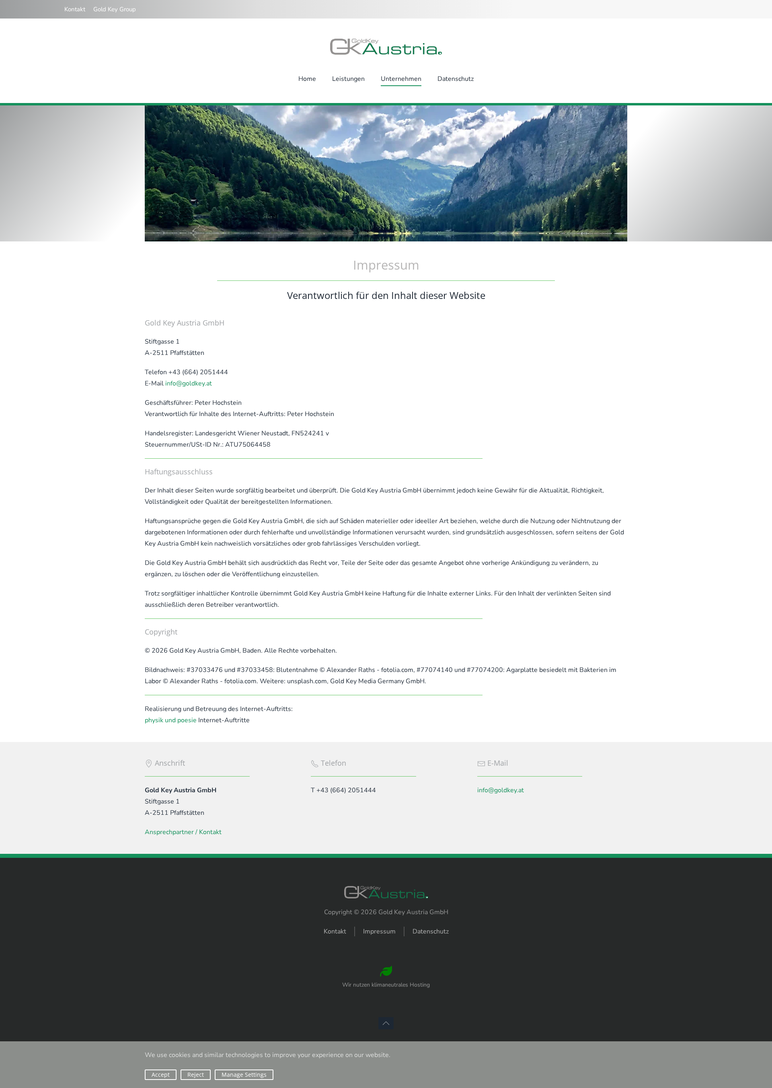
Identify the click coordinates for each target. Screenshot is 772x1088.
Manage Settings (244, 1074)
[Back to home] (386, 47)
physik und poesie (171, 720)
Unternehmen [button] (401, 78)
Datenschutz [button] (455, 78)
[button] (386, 1023)
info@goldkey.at (188, 383)
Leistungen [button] (348, 78)
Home (307, 78)
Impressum (379, 931)
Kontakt (74, 9)
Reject (195, 1074)
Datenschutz (431, 931)
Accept (161, 1074)
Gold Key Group (114, 9)
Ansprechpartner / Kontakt (183, 832)
